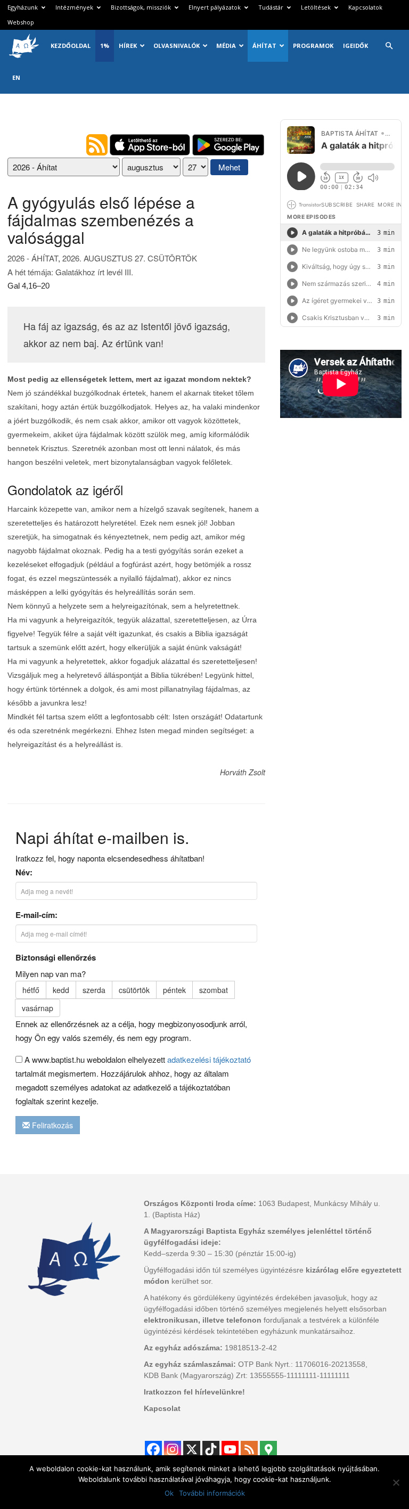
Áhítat (264, 46)
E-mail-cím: (36, 915)
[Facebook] (153, 1449)
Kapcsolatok (365, 7)
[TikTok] (210, 1449)
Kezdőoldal (71, 46)
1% (104, 46)
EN (16, 77)
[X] (191, 1449)
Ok (169, 1493)
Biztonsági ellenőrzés (55, 957)
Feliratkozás (51, 1125)
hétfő (30, 990)
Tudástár (270, 7)
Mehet (229, 167)
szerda (94, 990)
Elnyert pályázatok (215, 7)
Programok (313, 46)
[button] (389, 46)
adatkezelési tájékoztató (209, 1059)
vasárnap (37, 1008)
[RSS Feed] (249, 1449)
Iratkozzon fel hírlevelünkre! (194, 1392)
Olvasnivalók (176, 46)
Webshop (20, 22)
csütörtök (134, 990)
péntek (174, 990)
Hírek (128, 46)
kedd (61, 990)
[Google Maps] (268, 1449)
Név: (23, 872)
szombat (213, 990)
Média (226, 46)
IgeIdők (355, 46)
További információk (212, 1493)
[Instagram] (172, 1449)
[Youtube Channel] (230, 1449)
